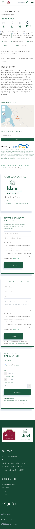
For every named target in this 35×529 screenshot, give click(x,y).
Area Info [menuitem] (6, 488)
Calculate (17, 392)
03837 (5, 168)
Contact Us (7, 206)
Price (6, 370)
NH (14, 165)
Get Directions (17, 139)
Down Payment (9, 376)
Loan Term (7, 360)
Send (14, 336)
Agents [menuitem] (5, 491)
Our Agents (14, 206)
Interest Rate (8, 383)
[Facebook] (4, 504)
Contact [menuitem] (5, 495)
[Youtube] (9, 504)
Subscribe (13, 265)
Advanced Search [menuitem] (9, 484)
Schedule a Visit (24, 281)
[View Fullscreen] (3, 113)
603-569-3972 (11, 201)
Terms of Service (21, 343)
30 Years (9, 365)
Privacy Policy (15, 258)
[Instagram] (14, 504)
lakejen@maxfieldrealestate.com (16, 463)
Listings (9, 165)
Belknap (20, 165)
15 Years (16, 365)
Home (3, 165)
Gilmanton (27, 165)
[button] (27, 2)
